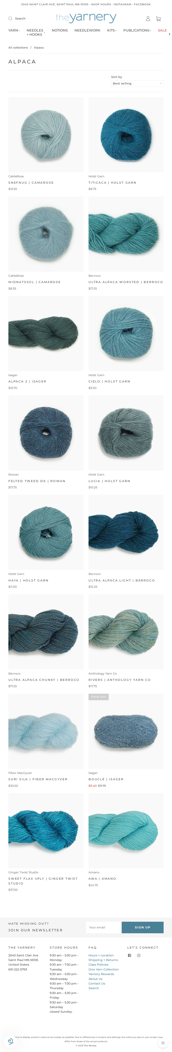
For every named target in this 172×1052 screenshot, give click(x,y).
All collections (18, 47)
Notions (60, 30)
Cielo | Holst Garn (109, 381)
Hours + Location (101, 955)
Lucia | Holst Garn (109, 481)
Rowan (13, 474)
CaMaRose (16, 176)
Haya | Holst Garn (28, 580)
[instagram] (138, 955)
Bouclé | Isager (106, 779)
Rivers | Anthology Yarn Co (120, 680)
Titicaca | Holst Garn (113, 183)
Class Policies (98, 964)
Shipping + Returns (103, 960)
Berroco (95, 276)
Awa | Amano (102, 879)
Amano (94, 872)
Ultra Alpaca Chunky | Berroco (43, 680)
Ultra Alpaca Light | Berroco (122, 580)
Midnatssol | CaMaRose (34, 282)
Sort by (116, 76)
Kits (111, 30)
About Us (95, 979)
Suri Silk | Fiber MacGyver (38, 779)
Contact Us (97, 983)
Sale (162, 30)
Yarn (13, 30)
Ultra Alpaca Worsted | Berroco (126, 282)
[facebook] (129, 955)
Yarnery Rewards (101, 974)
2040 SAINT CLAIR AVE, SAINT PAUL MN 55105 (55, 4)
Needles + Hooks (35, 32)
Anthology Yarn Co (103, 673)
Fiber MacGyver (20, 773)
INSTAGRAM (122, 4)
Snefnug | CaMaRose (31, 183)
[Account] (148, 19)
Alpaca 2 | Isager (27, 381)
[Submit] (13, 18)
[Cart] (158, 19)
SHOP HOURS (101, 4)
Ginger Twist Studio (23, 872)
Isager (13, 375)
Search (20, 18)
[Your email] (104, 927)
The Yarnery (90, 1045)
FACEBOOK (142, 4)
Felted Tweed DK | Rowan (36, 481)
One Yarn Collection (104, 969)
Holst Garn (96, 176)
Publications (136, 30)
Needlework (87, 30)
